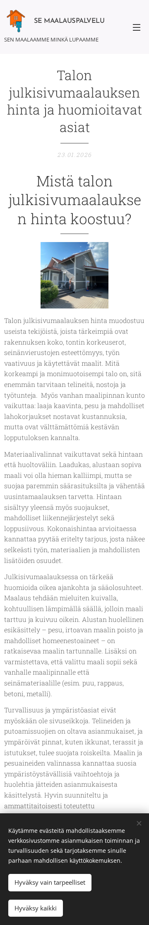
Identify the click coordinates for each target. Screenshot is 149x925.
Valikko (136, 27)
